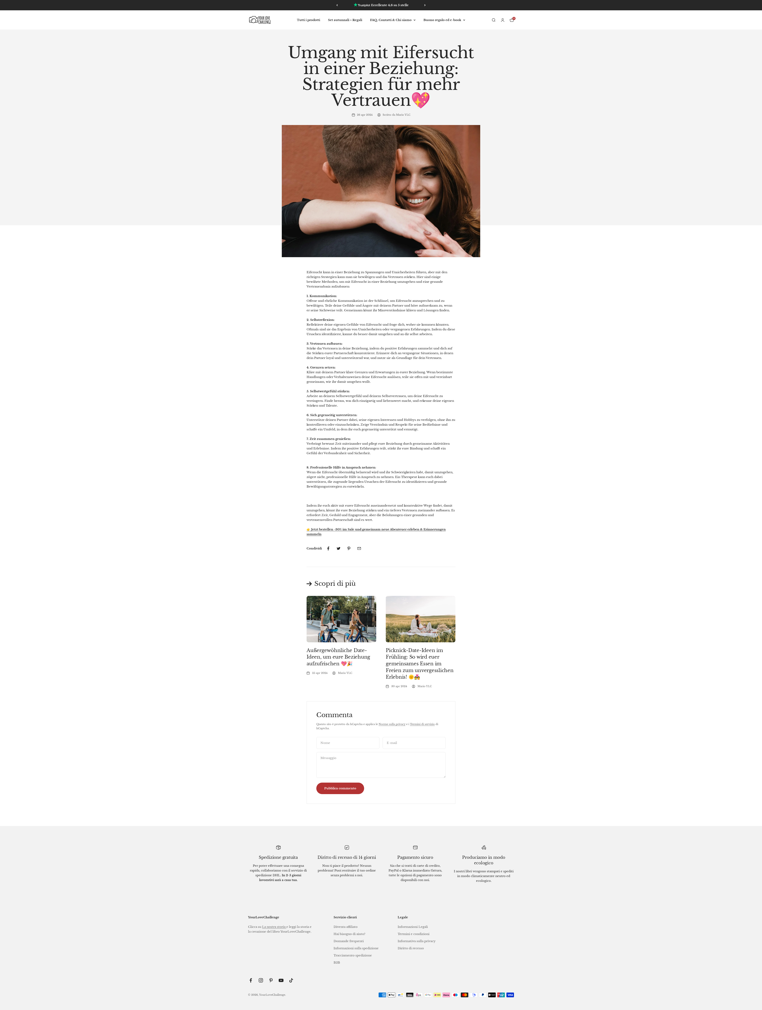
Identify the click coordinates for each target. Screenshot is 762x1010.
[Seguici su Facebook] (250, 980)
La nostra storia (274, 927)
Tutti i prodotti (308, 20)
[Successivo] (425, 5)
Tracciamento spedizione (353, 955)
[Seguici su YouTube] (281, 980)
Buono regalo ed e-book (442, 20)
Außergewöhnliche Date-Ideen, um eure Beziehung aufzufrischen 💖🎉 (338, 657)
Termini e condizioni (413, 934)
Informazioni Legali (413, 927)
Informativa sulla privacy (417, 941)
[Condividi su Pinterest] (349, 548)
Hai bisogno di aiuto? (349, 934)
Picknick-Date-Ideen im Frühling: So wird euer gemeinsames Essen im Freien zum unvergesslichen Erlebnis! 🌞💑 (420, 663)
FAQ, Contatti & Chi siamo (391, 20)
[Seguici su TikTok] (291, 980)
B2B (337, 962)
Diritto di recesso (411, 948)
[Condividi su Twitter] (339, 548)
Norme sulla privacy (392, 724)
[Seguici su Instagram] (261, 980)
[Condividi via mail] (359, 548)
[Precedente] (337, 5)
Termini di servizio (422, 724)
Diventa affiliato (346, 927)
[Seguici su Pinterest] (271, 980)
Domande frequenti (349, 941)
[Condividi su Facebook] (328, 548)
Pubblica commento (340, 788)
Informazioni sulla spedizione (356, 948)
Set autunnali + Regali (345, 20)
